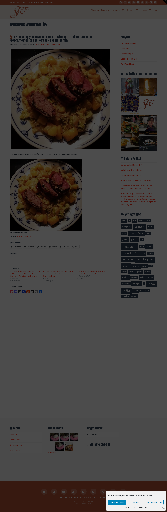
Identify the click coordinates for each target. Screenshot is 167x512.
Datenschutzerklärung (140, 507)
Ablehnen (136, 502)
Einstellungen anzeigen (154, 502)
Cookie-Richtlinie (128, 507)
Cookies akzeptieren (117, 502)
